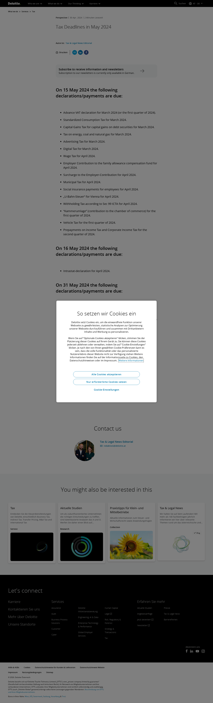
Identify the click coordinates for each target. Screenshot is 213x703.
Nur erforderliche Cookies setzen (106, 381)
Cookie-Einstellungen (106, 389)
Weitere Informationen (131, 360)
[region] (106, 351)
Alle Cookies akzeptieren (106, 374)
